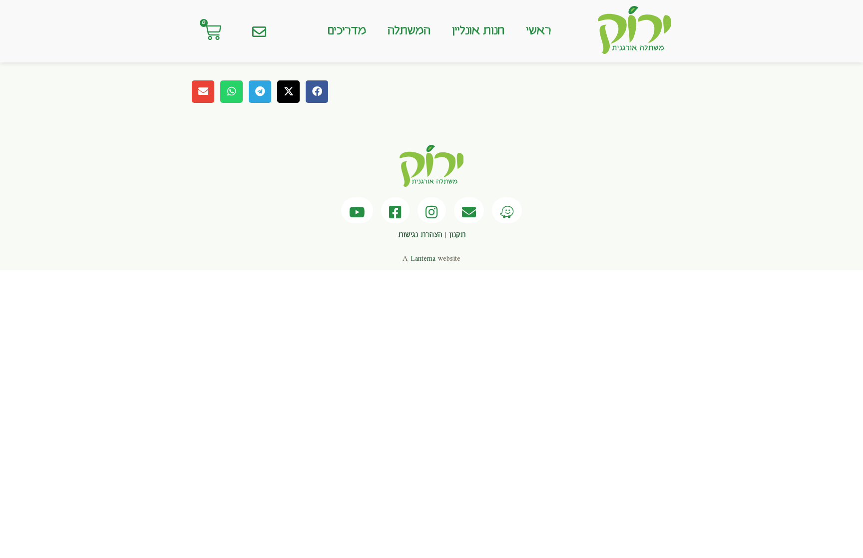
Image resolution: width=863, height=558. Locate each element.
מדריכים (347, 30)
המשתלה (409, 30)
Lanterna (423, 258)
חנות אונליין (478, 30)
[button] (317, 91)
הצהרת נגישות (420, 235)
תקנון (457, 235)
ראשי (538, 30)
